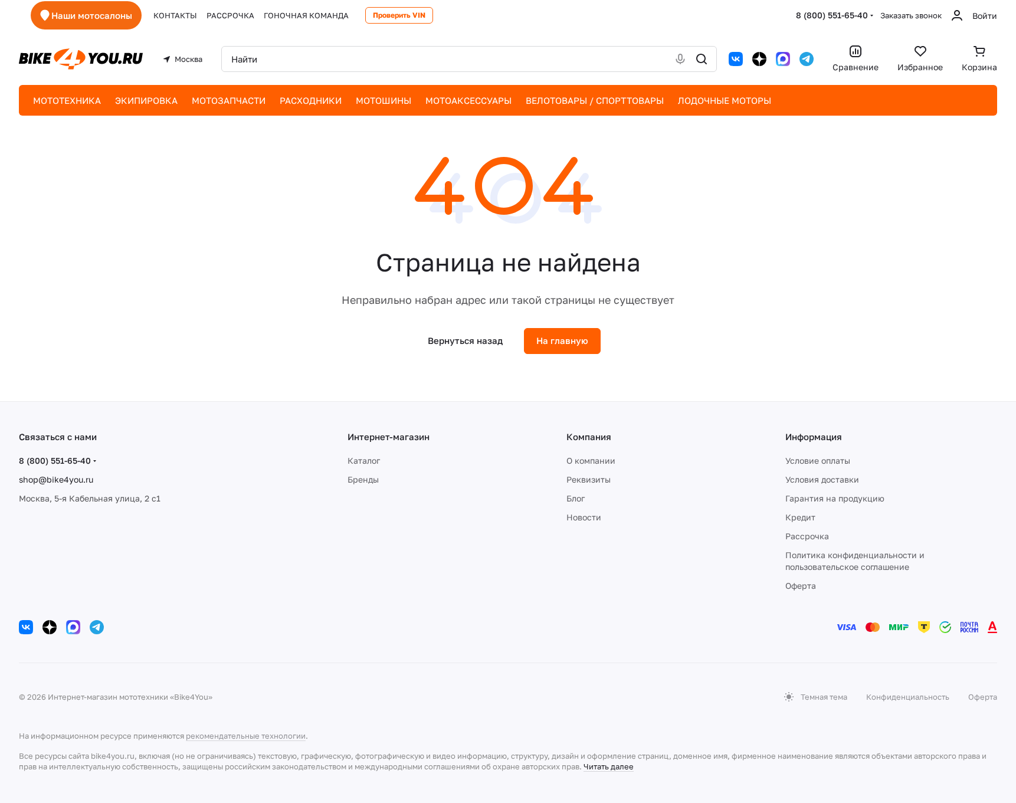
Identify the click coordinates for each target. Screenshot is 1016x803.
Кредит (800, 517)
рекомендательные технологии (246, 735)
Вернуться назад (465, 340)
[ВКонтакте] (736, 59)
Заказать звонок (911, 15)
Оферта (800, 586)
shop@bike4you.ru (56, 479)
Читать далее (609, 766)
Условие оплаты (817, 460)
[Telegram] (806, 59)
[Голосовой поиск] (680, 59)
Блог (575, 498)
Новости (583, 517)
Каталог (364, 460)
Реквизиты (588, 479)
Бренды (363, 479)
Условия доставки (822, 479)
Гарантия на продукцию (834, 498)
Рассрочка (807, 536)
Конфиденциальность (907, 697)
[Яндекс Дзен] (759, 59)
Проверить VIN (399, 15)
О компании (590, 460)
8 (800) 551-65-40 (832, 15)
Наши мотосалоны (91, 15)
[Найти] (701, 59)
